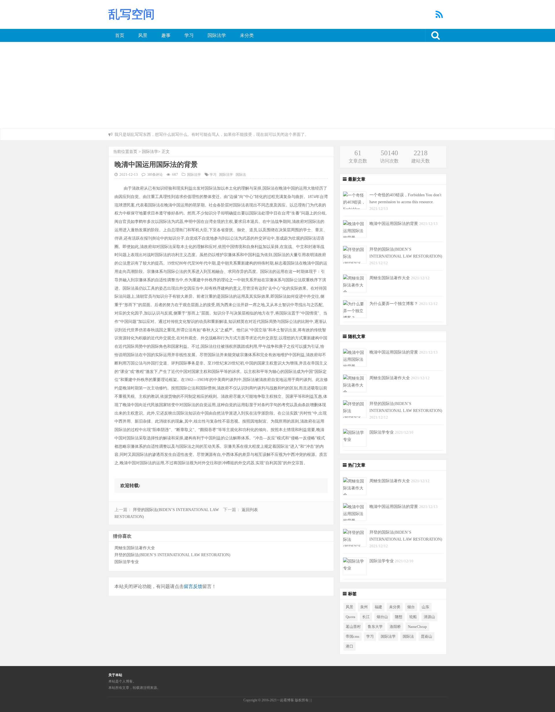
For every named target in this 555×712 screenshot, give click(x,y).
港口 (349, 646)
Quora (350, 617)
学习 (189, 35)
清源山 (429, 617)
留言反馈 (193, 586)
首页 (119, 35)
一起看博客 (285, 700)
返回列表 (250, 510)
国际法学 (217, 35)
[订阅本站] (440, 16)
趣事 (166, 35)
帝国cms (352, 637)
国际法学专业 (126, 561)
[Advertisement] (277, 85)
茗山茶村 (353, 627)
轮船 (413, 617)
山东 (425, 607)
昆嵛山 (426, 637)
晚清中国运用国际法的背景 (394, 223)
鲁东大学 (375, 627)
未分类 (247, 35)
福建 (378, 607)
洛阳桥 (395, 627)
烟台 (411, 607)
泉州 (364, 607)
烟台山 (382, 617)
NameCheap (417, 627)
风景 (142, 35)
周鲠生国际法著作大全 (134, 547)
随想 (398, 617)
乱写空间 (131, 14)
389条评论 (155, 175)
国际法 (241, 175)
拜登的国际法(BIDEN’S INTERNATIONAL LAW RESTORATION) (172, 554)
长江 (366, 617)
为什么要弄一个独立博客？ (394, 303)
